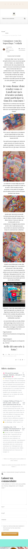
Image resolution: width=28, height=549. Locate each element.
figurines (17, 354)
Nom (3, 507)
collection (12, 354)
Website (3, 519)
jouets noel (5, 356)
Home (6, 33)
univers (14, 356)
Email (3, 513)
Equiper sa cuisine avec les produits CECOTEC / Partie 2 (14, 465)
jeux (23, 354)
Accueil (3, 31)
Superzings (9, 323)
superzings (10, 356)
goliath (20, 354)
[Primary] (14, 13)
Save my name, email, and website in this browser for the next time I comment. (13, 528)
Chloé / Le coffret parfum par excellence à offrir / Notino (15, 459)
